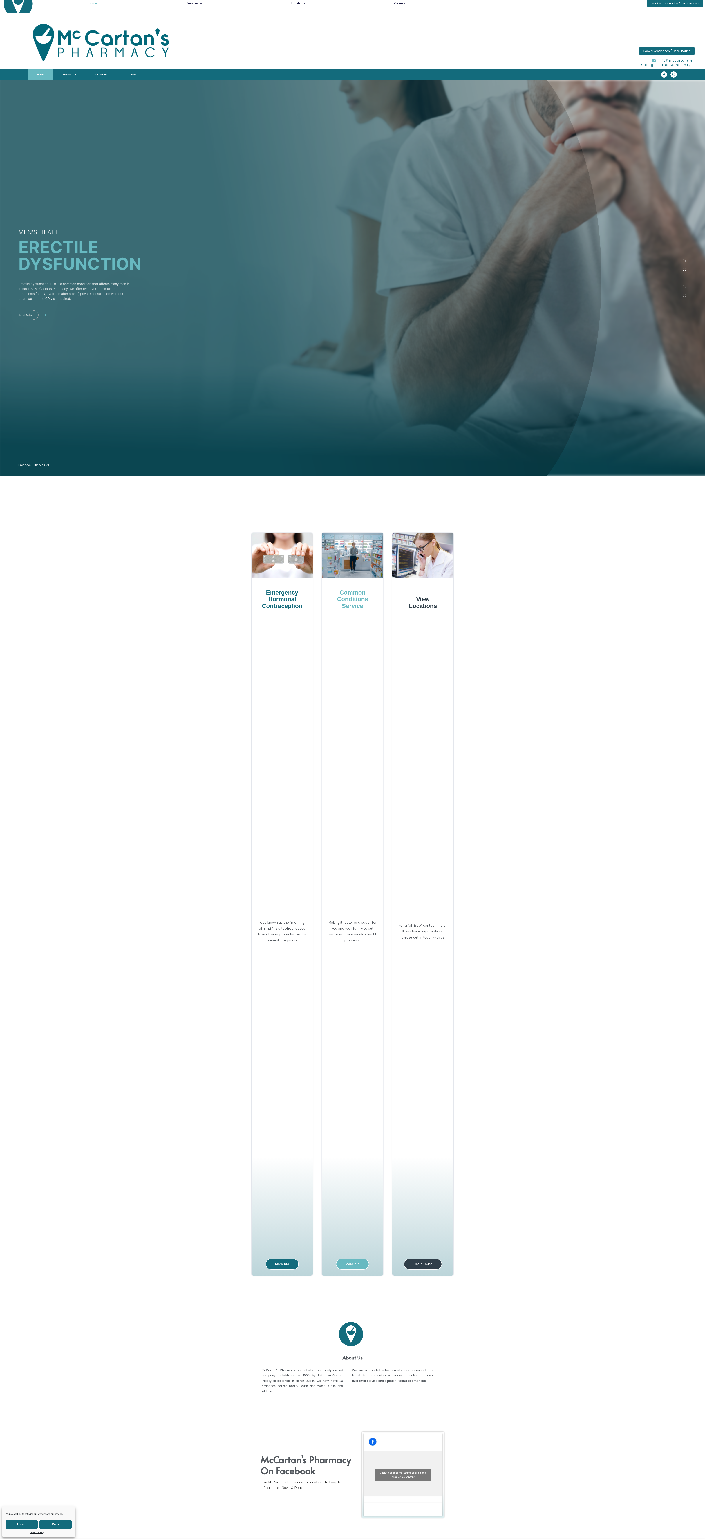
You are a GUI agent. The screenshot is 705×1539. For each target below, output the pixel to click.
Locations (101, 74)
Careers (131, 74)
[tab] (684, 260)
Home (40, 74)
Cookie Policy (37, 1532)
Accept (21, 1524)
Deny (55, 1524)
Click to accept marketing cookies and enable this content (403, 1474)
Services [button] (68, 74)
